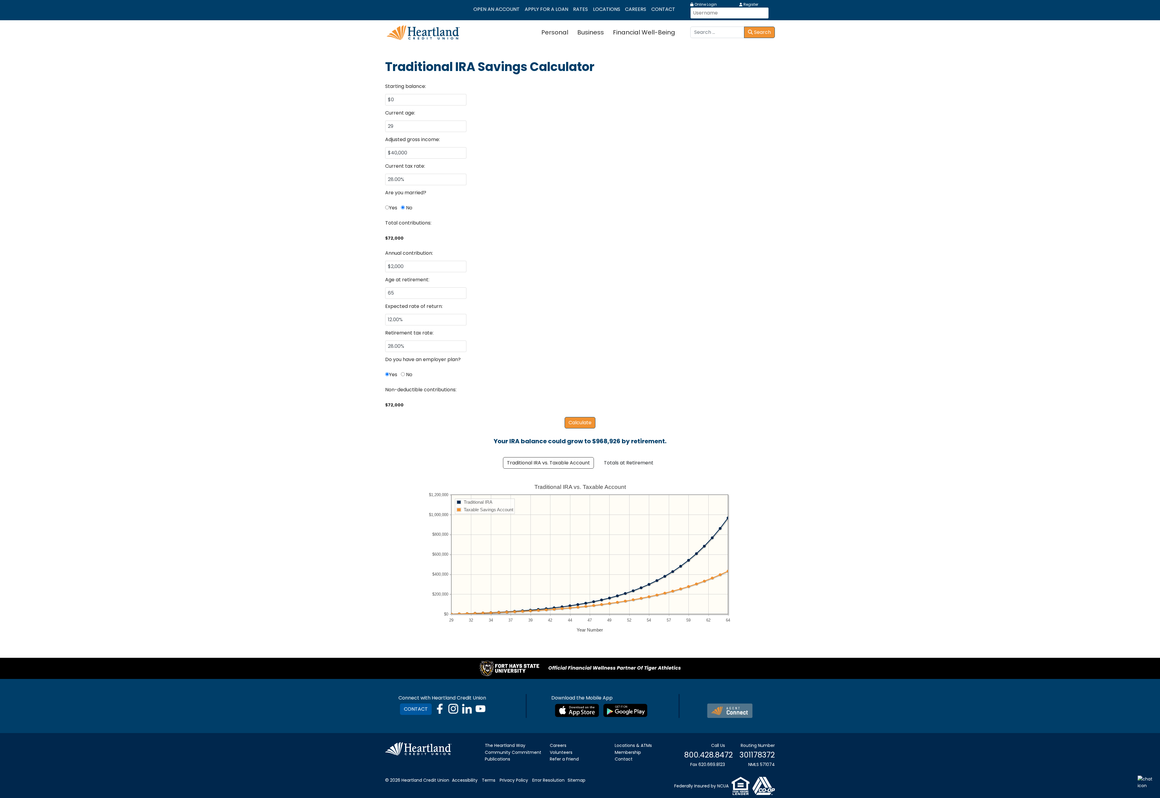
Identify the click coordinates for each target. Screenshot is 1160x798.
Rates (580, 9)
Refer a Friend (564, 759)
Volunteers (561, 752)
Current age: (400, 112)
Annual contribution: (409, 253)
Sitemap (576, 780)
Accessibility (465, 780)
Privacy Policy (514, 780)
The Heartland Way (505, 745)
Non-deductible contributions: (420, 389)
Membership (628, 752)
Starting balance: (405, 86)
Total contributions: (408, 222)
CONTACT (416, 709)
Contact (663, 9)
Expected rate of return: (414, 306)
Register (750, 4)
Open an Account (496, 9)
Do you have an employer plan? (423, 359)
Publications (497, 759)
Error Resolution (548, 780)
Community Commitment (513, 752)
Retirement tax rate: (409, 332)
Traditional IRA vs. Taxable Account (548, 462)
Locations (606, 9)
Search (762, 32)
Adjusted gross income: (412, 139)
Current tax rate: (405, 166)
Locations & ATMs (633, 745)
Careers (635, 9)
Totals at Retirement (628, 462)
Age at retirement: (407, 279)
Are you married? (405, 192)
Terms (488, 780)
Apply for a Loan (546, 9)
